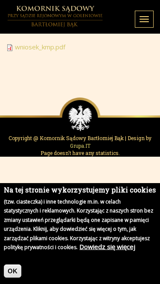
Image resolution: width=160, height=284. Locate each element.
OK (12, 271)
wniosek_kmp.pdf (40, 47)
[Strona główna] (55, 16)
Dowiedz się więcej (107, 246)
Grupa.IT (80, 145)
